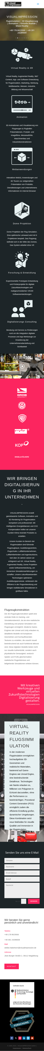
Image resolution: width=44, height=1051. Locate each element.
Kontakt (11, 966)
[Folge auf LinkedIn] (24, 1038)
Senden (33, 901)
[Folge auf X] (15, 1038)
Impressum (17, 1048)
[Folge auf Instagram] (20, 1038)
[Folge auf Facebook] (11, 1038)
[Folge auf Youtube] (32, 1038)
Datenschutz (27, 1048)
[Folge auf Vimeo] (28, 1038)
